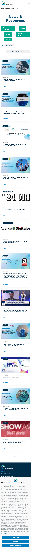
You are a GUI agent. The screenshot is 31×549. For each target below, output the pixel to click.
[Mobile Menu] (29, 3)
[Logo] (7, 3)
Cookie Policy (4, 533)
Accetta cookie (15, 537)
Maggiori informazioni (15, 545)
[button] (29, 479)
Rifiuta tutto (16, 541)
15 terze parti (9, 485)
